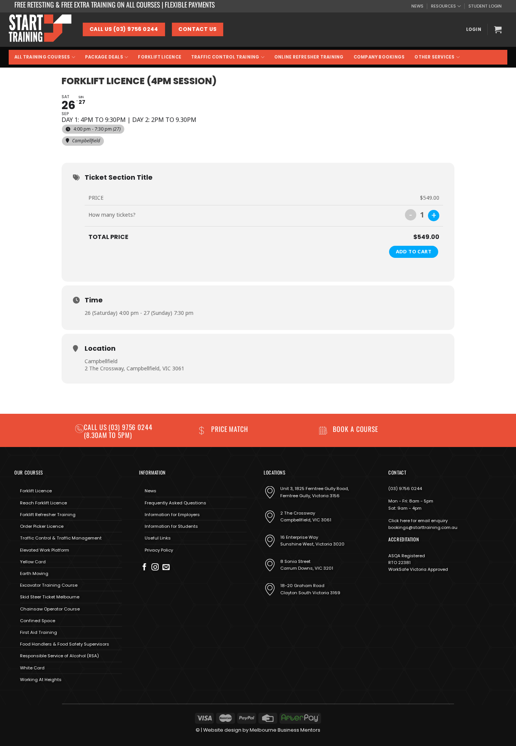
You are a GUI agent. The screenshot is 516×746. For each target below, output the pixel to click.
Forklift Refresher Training (48, 515)
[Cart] (498, 29)
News (150, 491)
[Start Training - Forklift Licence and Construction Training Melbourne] (40, 29)
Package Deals (104, 57)
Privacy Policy (159, 550)
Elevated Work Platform (44, 550)
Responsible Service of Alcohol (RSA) (59, 656)
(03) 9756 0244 (405, 489)
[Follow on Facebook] (144, 568)
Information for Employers (172, 515)
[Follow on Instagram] (155, 568)
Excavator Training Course (48, 585)
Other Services (434, 57)
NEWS (417, 6)
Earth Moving (34, 573)
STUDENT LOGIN (485, 6)
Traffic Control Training (225, 57)
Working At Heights (41, 680)
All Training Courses (42, 57)
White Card (32, 668)
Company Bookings (379, 57)
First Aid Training (38, 632)
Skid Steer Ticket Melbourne (49, 597)
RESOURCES (443, 6)
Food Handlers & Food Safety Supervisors (64, 644)
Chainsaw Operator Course (50, 609)
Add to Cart (413, 251)
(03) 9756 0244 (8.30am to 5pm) (118, 431)
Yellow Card (33, 562)
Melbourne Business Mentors (285, 730)
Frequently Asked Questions (175, 503)
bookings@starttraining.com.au (422, 527)
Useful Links (158, 538)
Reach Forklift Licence (43, 503)
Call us (96, 427)
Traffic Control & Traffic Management (61, 538)
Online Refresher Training (309, 57)
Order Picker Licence (41, 526)
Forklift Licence (159, 57)
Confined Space (37, 621)
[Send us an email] (166, 568)
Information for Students (171, 526)
